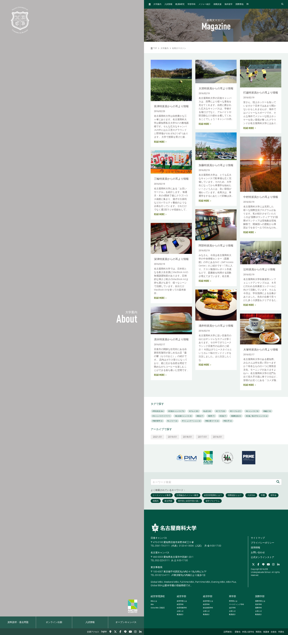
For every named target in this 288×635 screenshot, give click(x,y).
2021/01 (157, 436)
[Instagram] (135, 631)
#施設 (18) (267, 411)
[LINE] (125, 631)
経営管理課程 (158, 596)
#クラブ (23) (220, 411)
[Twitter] (115, 631)
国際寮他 (240, 4)
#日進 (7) (223, 416)
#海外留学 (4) (157, 421)
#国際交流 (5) (236, 416)
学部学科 (192, 4)
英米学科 (258, 604)
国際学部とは (260, 601)
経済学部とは (208, 601)
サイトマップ (258, 537)
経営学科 (180, 604)
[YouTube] (130, 631)
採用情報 (255, 547)
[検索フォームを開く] (282, 4)
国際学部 (259, 596)
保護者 (266, 632)
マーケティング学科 (236, 604)
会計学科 (232, 608)
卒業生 (281, 632)
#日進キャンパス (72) (176, 411)
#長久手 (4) (228, 421)
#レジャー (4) (172, 421)
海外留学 (228, 4)
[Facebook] (120, 631)
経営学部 (181, 596)
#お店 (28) (207, 411)
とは (154, 601)
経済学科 (206, 604)
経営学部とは (182, 601)
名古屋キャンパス (160, 552)
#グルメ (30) (193, 411)
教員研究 (179, 4)
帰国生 (259, 632)
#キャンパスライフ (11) (161, 416)
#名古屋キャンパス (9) (183, 416)
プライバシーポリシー (262, 542)
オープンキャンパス (126, 622)
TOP (155, 48)
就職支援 (218, 4)
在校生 (274, 632)
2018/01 (187, 436)
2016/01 (217, 436)
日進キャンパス (159, 537)
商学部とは (233, 601)
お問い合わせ (258, 552)
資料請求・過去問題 (18, 622)
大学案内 (157, 4)
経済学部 (207, 596)
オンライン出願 (54, 622)
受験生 (238, 632)
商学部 (232, 596)
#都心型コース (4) (212, 421)
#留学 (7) (211, 416)
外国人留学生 (248, 632)
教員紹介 (180, 614)
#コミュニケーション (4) (191, 421)
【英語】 (158, 608)
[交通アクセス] (110, 631)
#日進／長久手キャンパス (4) (257, 416)
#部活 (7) (199, 416)
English (104, 631)
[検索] (278, 482)
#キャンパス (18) (252, 411)
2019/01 (172, 436)
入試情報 (90, 622)
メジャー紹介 (204, 4)
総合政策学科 (208, 608)
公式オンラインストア (262, 557)
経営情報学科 (182, 608)
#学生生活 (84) (158, 411)
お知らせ (180, 611)
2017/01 (202, 436)
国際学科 (258, 608)
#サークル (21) (235, 411)
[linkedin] (140, 631)
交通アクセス (93, 632)
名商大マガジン (179, 48)
